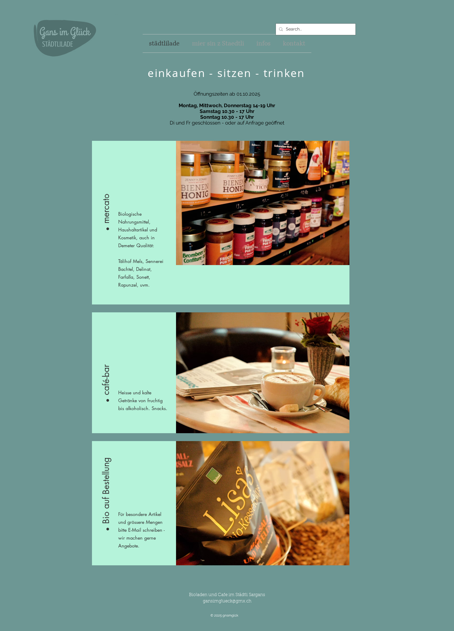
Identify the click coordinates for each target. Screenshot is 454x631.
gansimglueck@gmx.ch (227, 601)
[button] (106, 190)
